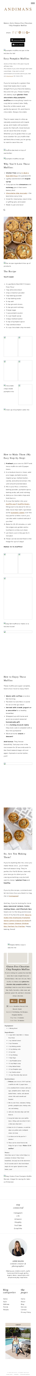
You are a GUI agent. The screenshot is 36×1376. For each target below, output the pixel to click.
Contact (24, 1310)
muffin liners (23, 504)
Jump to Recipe (18, 40)
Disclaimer (16, 1374)
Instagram (18, 1213)
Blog (22, 1304)
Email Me (18, 1229)
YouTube (18, 1225)
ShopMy (18, 1222)
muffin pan (11, 504)
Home (23, 1299)
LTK (18, 1216)
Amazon (18, 1219)
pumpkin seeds (17, 513)
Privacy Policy (26, 1312)
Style (5, 1302)
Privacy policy (9, 1374)
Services (23, 1307)
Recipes (5, 1310)
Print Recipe (18, 44)
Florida (5, 1307)
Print (14, 1001)
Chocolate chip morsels (16, 193)
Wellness (6, 1304)
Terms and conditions (25, 1374)
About (23, 1302)
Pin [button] (23, 1001)
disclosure (9, 76)
